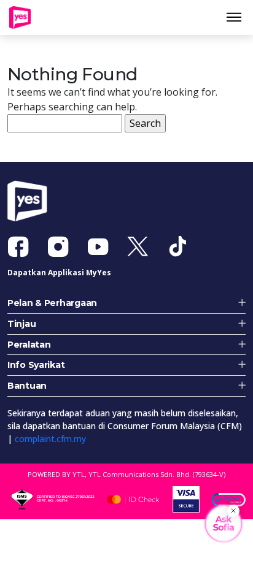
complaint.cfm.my (50, 444)
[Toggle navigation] (238, 20)
